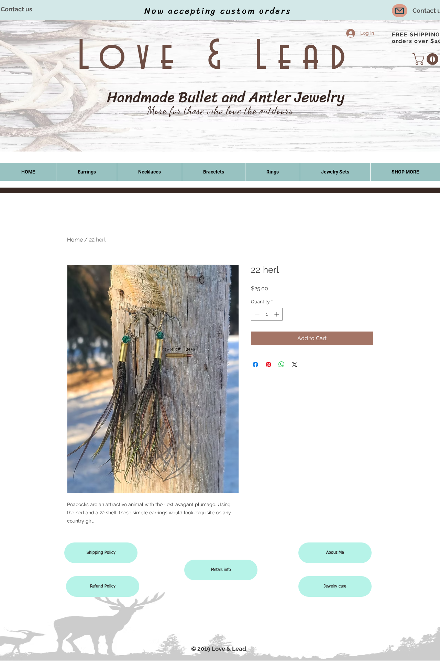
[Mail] (399, 10)
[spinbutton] (267, 314)
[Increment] (277, 314)
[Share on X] (294, 364)
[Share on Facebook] (255, 364)
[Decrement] (256, 314)
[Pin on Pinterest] (268, 364)
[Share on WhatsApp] (281, 364)
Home (75, 239)
